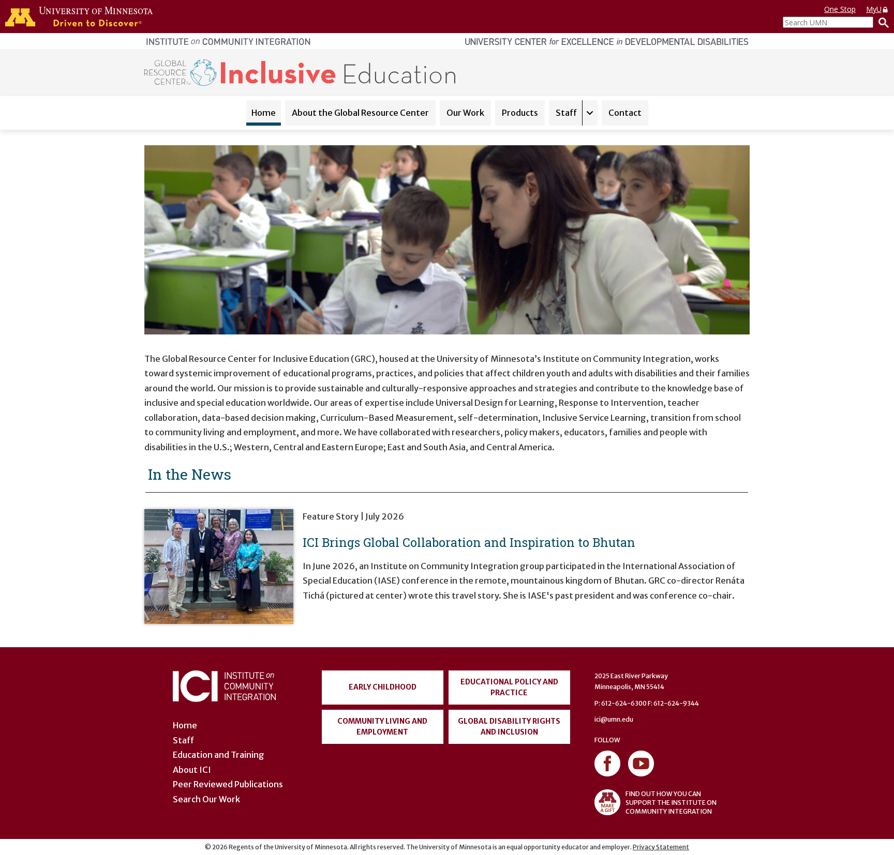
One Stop (840, 9)
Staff (566, 113)
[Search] (881, 22)
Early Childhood (382, 687)
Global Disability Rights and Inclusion (509, 726)
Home (263, 113)
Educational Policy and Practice (509, 687)
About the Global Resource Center (360, 113)
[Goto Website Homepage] (299, 72)
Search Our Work (206, 799)
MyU (874, 9)
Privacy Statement (661, 847)
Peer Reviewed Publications (228, 784)
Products (520, 113)
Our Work (465, 113)
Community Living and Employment (382, 726)
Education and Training (218, 755)
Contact (625, 113)
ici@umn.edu (613, 719)
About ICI (192, 770)
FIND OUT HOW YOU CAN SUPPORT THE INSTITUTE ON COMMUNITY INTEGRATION (671, 802)
